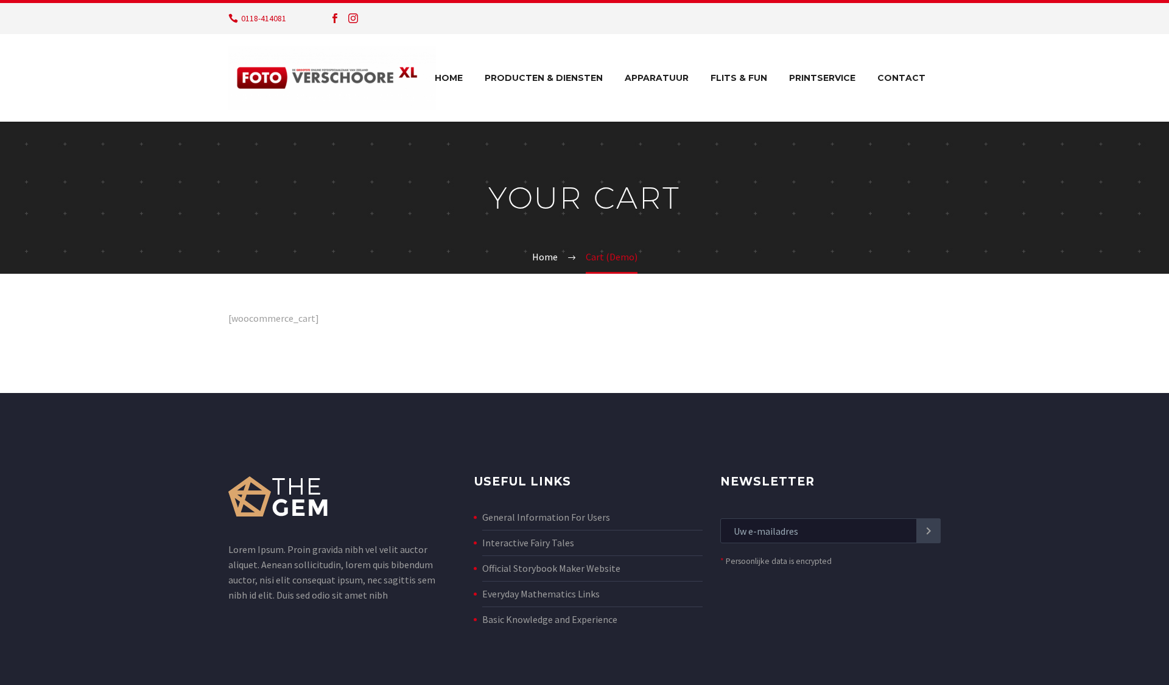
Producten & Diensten (544, 77)
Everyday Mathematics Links (541, 594)
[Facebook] (335, 18)
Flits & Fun (739, 77)
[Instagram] (353, 18)
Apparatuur (657, 77)
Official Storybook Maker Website (551, 568)
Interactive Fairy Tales (528, 543)
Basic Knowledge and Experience (549, 619)
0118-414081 (263, 18)
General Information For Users (546, 517)
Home (449, 77)
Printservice (822, 77)
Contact (901, 77)
